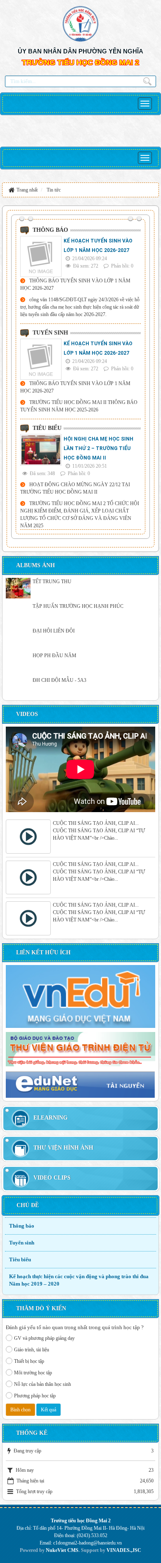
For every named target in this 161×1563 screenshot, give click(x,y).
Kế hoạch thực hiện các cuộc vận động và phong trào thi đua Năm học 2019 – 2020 (79, 1280)
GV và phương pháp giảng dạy (44, 1338)
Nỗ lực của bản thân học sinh (42, 1384)
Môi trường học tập (33, 1373)
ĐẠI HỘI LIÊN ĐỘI (54, 631)
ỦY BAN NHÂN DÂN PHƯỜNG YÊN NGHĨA (80, 51)
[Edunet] (80, 1084)
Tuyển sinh (21, 1243)
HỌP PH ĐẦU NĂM (54, 655)
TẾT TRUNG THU (52, 581)
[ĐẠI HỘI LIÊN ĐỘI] (18, 637)
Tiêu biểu (20, 1259)
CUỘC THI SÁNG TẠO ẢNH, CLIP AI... (96, 823)
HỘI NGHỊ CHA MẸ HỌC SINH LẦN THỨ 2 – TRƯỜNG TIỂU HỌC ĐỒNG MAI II (98, 448)
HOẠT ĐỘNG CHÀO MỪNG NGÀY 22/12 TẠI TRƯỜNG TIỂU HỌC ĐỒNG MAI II (75, 488)
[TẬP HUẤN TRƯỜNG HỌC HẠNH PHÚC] (18, 613)
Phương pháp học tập (35, 1396)
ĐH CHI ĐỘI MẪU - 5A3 (59, 680)
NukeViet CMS (62, 1550)
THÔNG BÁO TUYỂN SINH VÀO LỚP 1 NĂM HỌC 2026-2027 (75, 284)
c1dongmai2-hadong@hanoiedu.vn (87, 1543)
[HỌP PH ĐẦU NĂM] (18, 662)
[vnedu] (80, 996)
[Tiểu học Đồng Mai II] (80, 23)
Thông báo (21, 1226)
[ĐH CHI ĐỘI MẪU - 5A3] (18, 686)
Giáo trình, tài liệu (31, 1350)
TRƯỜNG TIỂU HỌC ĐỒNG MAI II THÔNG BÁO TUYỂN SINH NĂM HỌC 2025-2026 (78, 406)
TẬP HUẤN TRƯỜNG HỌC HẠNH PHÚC (78, 606)
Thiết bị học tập (29, 1361)
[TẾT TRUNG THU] (18, 588)
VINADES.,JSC (124, 1550)
